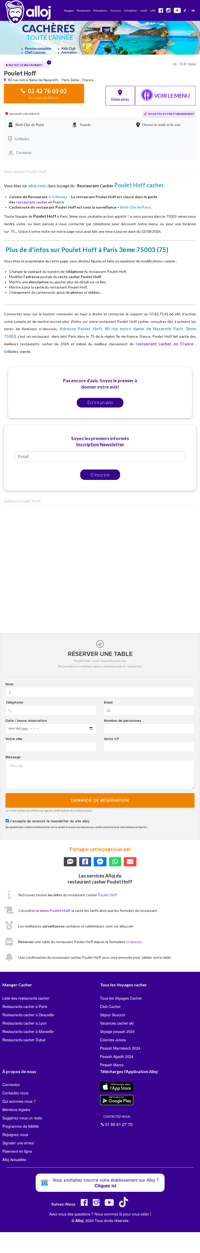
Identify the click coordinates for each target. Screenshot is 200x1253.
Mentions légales (16, 1109)
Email (108, 702)
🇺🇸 (193, 10)
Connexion (11, 1084)
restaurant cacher (31, 202)
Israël (143, 10)
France (88, 80)
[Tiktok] (124, 1204)
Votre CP (111, 739)
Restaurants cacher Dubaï (24, 1039)
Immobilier (130, 10)
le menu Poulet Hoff (53, 910)
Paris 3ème (70, 80)
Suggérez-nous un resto (22, 1117)
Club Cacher (110, 1006)
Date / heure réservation (26, 720)
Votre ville (13, 739)
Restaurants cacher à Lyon (24, 1023)
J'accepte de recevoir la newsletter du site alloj (49, 821)
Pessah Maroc (112, 1064)
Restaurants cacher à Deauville (28, 1014)
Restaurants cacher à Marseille (28, 1031)
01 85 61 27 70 (118, 1120)
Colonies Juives (113, 1039)
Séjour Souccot (112, 1014)
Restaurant (83, 10)
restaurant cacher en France (164, 343)
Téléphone (14, 702)
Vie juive (115, 10)
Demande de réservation (100, 800)
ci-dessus (134, 941)
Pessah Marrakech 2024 (120, 1048)
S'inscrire (100, 475)
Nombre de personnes (122, 720)
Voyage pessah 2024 (117, 1031)
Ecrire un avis (100, 402)
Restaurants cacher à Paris (24, 1006)
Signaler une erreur (18, 1142)
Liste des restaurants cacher (25, 998)
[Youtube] (109, 1204)
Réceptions (100, 10)
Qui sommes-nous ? (19, 1101)
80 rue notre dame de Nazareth (33, 80)
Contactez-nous (15, 1092)
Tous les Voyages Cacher (121, 998)
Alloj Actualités (14, 1159)
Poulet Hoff (107, 895)
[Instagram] (96, 1204)
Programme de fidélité (20, 1126)
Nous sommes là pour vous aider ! (123, 1214)
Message (13, 757)
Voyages (69, 10)
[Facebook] (84, 1204)
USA (152, 10)
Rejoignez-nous (15, 1134)
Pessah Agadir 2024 (116, 1056)
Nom (9, 684)
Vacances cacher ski (117, 1023)
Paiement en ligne (17, 1151)
